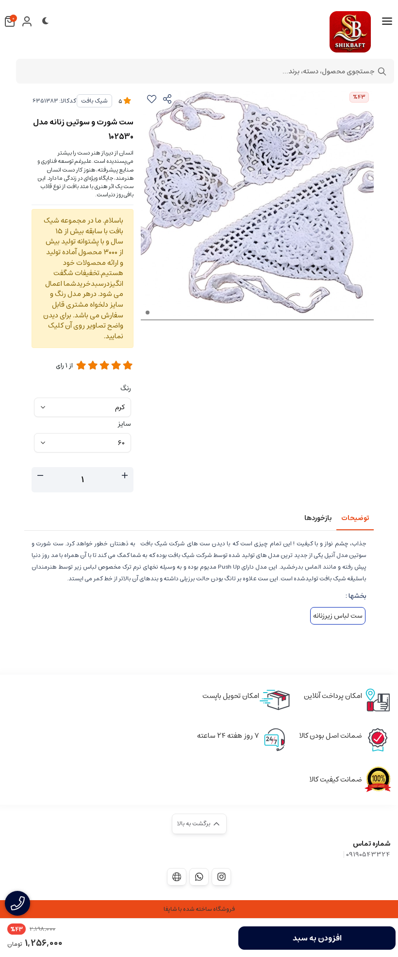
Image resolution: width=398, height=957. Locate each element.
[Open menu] (387, 21)
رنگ (125, 388)
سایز (124, 424)
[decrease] (40, 476)
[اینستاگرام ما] (221, 877)
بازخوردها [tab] (318, 518)
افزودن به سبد (317, 938)
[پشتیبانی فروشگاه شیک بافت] (199, 877)
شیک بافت (94, 101)
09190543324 (368, 854)
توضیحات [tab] (355, 518)
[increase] (124, 476)
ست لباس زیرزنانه (338, 616)
